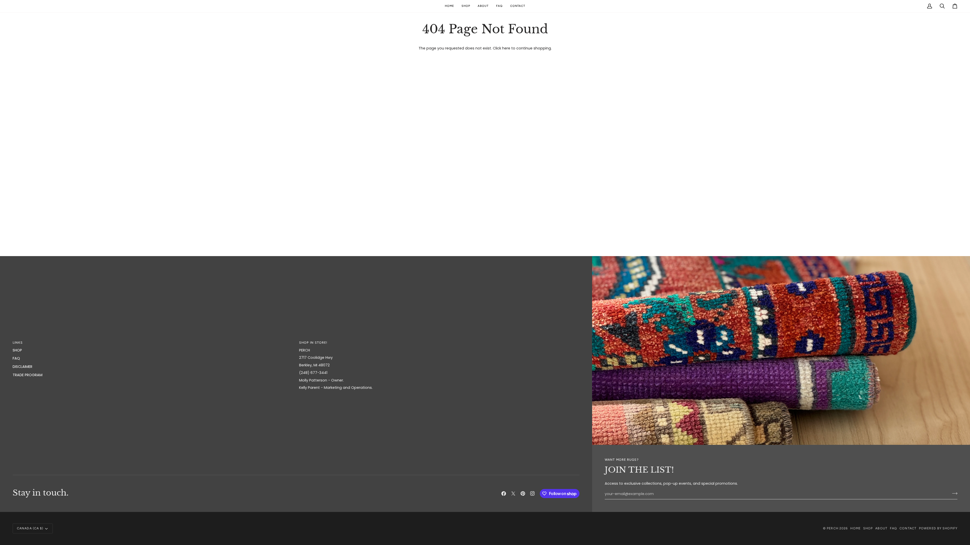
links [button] (18, 342)
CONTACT (908, 528)
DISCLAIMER (22, 366)
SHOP (17, 350)
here (506, 48)
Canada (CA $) (30, 528)
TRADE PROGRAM (27, 374)
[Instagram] (532, 493)
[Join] (953, 493)
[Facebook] (503, 493)
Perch (832, 528)
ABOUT (881, 528)
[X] (513, 493)
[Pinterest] (523, 493)
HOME (855, 528)
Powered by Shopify (938, 528)
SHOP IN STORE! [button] (313, 342)
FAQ (16, 358)
